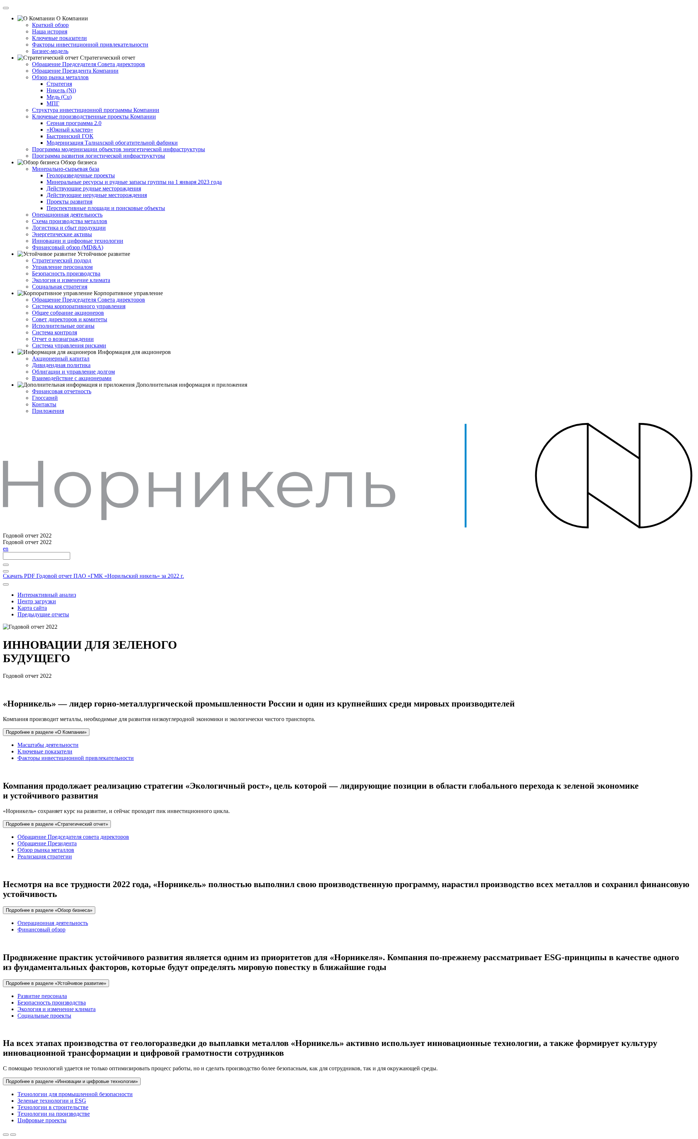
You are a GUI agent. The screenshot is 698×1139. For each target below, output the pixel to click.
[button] (46, 732)
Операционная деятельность (52, 923)
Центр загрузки (36, 601)
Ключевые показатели (44, 751)
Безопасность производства (51, 1002)
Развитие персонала (42, 996)
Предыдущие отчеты (43, 614)
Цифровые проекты (42, 1120)
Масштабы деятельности (48, 745)
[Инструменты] (6, 584)
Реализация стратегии (44, 856)
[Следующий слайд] (13, 1135)
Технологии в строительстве (52, 1107)
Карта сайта (32, 608)
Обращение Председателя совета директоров (73, 837)
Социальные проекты (44, 1016)
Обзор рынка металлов (45, 850)
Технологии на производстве (53, 1114)
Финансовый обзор (41, 929)
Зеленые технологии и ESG (51, 1101)
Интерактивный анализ (46, 595)
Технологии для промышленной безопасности (75, 1094)
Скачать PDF (93, 576)
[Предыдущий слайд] (6, 1135)
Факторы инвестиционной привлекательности (75, 758)
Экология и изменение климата (56, 1009)
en (5, 549)
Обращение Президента (47, 843)
